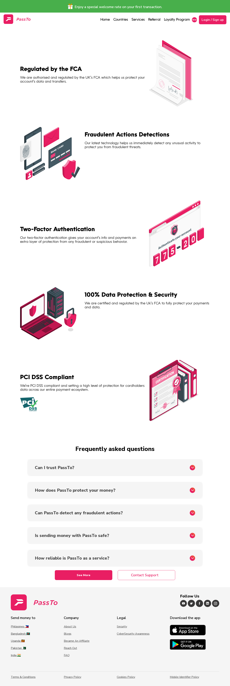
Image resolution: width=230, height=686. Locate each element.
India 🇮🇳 (16, 655)
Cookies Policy (126, 677)
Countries (120, 19)
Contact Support (144, 575)
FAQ (67, 655)
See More (83, 575)
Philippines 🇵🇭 (20, 627)
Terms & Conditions (23, 677)
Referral (154, 19)
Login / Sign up (213, 20)
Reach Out (70, 648)
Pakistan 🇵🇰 (18, 648)
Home (105, 19)
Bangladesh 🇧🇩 (20, 634)
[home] (17, 19)
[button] (138, 19)
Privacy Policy (72, 677)
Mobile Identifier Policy (184, 677)
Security (122, 627)
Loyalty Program (177, 19)
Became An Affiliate (76, 641)
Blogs (67, 634)
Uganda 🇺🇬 (18, 641)
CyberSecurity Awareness (133, 634)
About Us (70, 627)
